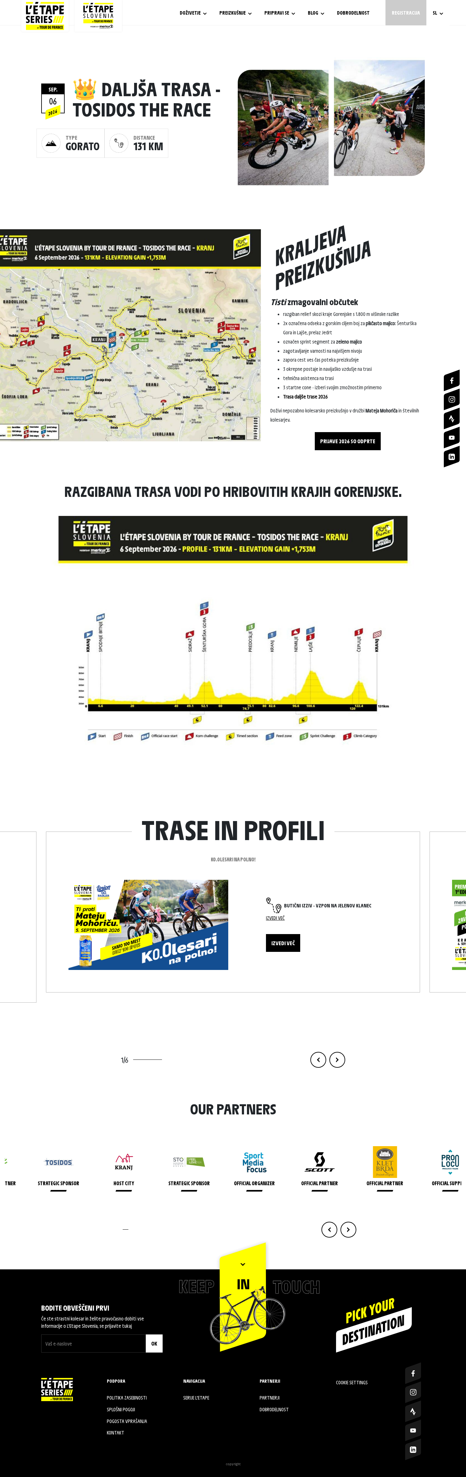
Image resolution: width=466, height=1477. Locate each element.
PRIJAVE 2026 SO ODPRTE (347, 441)
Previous (318, 1060)
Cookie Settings (352, 1382)
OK (154, 1343)
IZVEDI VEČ (283, 942)
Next (337, 1060)
